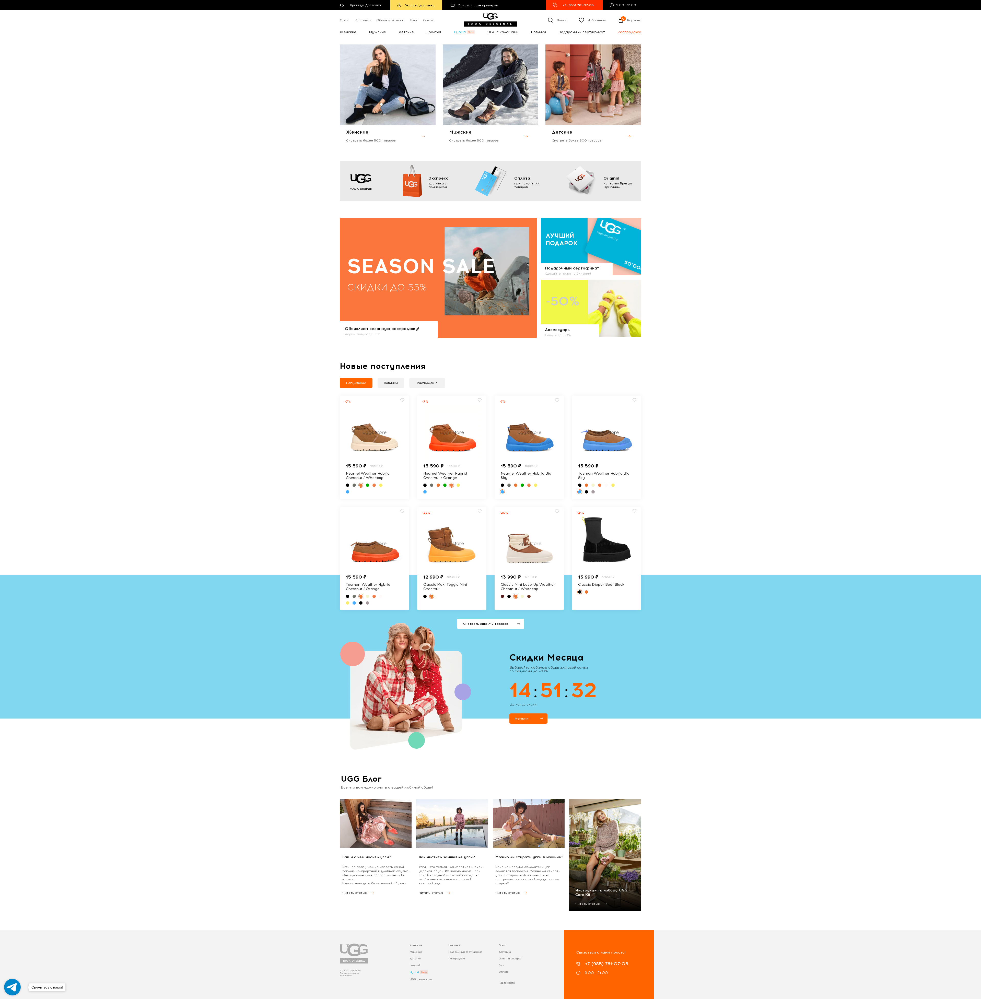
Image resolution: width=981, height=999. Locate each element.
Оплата (429, 20)
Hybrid (460, 32)
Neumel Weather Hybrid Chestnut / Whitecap (368, 475)
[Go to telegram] (12, 987)
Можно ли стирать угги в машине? (529, 857)
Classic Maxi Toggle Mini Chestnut (445, 586)
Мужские (377, 32)
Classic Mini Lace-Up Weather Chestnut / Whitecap (528, 586)
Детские (406, 32)
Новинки (538, 32)
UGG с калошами (502, 32)
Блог (414, 20)
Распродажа (629, 32)
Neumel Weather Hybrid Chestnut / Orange (445, 475)
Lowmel (433, 32)
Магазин (521, 718)
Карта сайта (507, 982)
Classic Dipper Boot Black (601, 584)
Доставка (363, 20)
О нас (344, 20)
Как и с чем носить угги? (366, 857)
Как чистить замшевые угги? (447, 857)
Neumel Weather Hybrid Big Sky (526, 475)
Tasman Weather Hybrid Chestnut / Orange (368, 586)
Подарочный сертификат (581, 32)
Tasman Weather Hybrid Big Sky (603, 475)
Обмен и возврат (390, 20)
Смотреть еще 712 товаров (485, 624)
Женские (348, 32)
